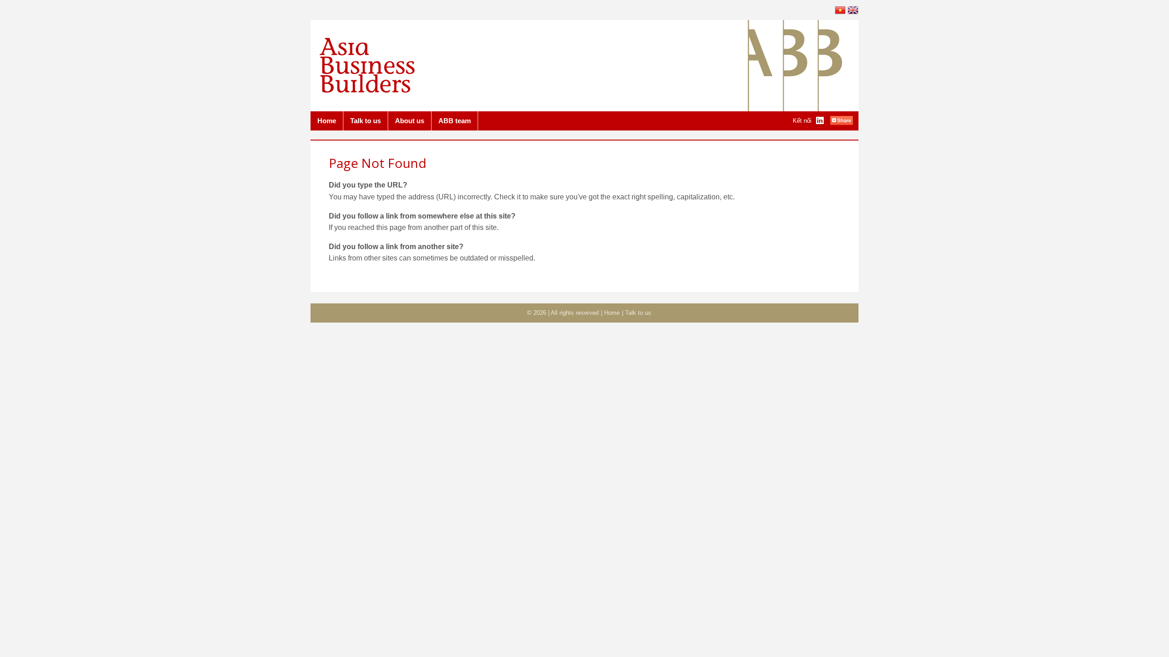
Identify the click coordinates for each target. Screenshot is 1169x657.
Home (326, 121)
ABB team (454, 121)
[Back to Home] (367, 90)
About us (409, 121)
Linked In (820, 121)
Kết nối (802, 120)
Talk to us (365, 121)
